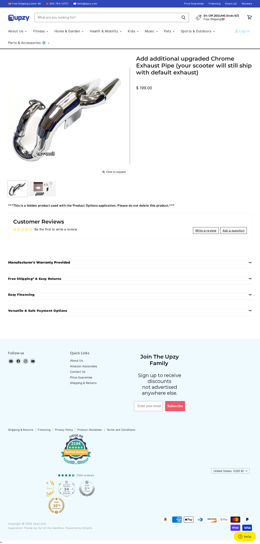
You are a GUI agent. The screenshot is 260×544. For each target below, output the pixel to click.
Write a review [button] (206, 230)
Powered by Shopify (79, 528)
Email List (231, 3)
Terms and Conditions (121, 429)
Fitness (39, 31)
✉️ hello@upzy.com (85, 3)
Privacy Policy (64, 429)
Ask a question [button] (234, 230)
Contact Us (78, 371)
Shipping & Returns (83, 383)
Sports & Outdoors (196, 31)
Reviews (247, 3)
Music (150, 31)
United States (228, 471)
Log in (243, 31)
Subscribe (175, 406)
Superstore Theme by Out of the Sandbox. (36, 528)
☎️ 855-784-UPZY (57, 3)
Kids (132, 31)
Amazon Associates (83, 366)
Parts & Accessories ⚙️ (27, 43)
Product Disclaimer (89, 429)
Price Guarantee (194, 3)
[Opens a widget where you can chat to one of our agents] (245, 537)
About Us (16, 31)
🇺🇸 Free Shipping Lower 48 (24, 3)
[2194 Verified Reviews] (76, 465)
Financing (214, 3)
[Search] (183, 17)
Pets (168, 31)
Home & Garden (67, 31)
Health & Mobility (104, 31)
